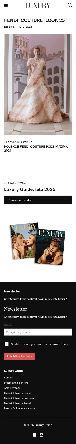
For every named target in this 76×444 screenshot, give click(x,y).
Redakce (9, 26)
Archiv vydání (12, 387)
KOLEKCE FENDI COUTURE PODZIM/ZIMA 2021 (36, 148)
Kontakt (8, 377)
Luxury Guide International (19, 408)
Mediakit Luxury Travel (17, 403)
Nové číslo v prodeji (20, 200)
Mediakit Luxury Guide (17, 393)
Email (9, 325)
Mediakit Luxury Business (19, 398)
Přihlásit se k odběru (19, 356)
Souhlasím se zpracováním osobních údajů (39, 344)
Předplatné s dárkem (16, 382)
